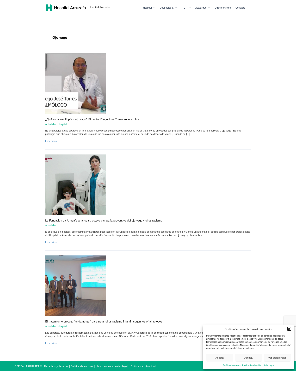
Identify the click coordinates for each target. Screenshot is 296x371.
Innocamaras (105, 366)
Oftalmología (167, 7)
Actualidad (201, 7)
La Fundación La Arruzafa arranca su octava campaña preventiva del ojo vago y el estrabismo (103, 220)
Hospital (147, 7)
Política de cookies (232, 365)
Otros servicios (223, 7)
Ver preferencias (277, 357)
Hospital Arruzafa (99, 7)
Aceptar (219, 357)
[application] (153, 7)
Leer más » (51, 141)
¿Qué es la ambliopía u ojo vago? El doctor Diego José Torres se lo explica (92, 119)
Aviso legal (269, 365)
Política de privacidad (252, 365)
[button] (289, 329)
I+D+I (184, 7)
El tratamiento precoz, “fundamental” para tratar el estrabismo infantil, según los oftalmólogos (103, 321)
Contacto (240, 7)
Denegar (248, 357)
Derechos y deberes (56, 366)
